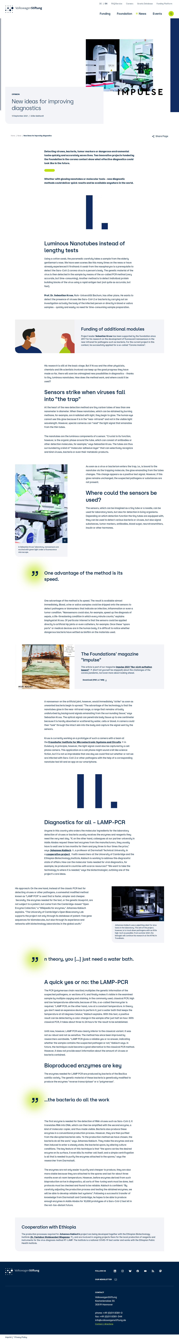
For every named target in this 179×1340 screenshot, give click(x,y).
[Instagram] (122, 1271)
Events (157, 13)
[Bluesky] (130, 1271)
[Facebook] (137, 1271)
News (142, 13)
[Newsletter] (115, 1279)
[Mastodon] (160, 1271)
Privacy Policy (20, 1337)
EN (106, 4)
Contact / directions (104, 1324)
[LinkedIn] (114, 1271)
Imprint (8, 1337)
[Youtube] (145, 1271)
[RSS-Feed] (152, 1271)
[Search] (171, 13)
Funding (105, 13)
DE (100, 4)
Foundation (124, 13)
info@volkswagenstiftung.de (110, 1320)
